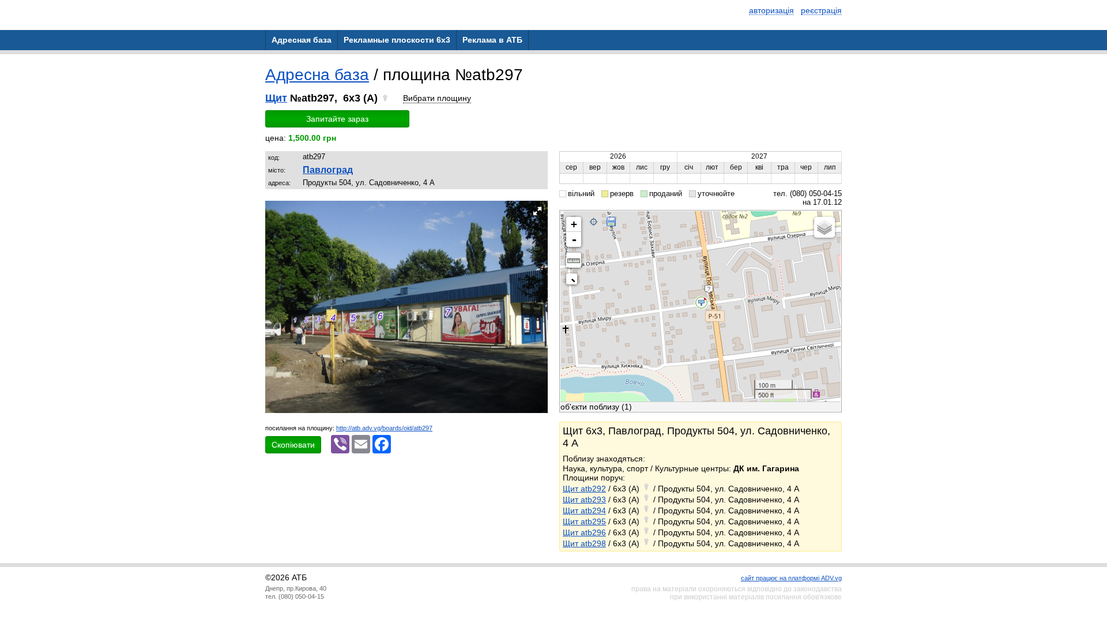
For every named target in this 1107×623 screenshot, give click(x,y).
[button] (537, 211)
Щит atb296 (584, 532)
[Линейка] (573, 260)
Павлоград (328, 170)
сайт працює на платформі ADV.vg (791, 578)
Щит (276, 98)
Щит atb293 (584, 499)
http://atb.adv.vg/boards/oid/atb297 (384, 428)
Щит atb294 (584, 510)
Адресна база (317, 75)
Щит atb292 (584, 488)
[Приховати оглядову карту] (573, 281)
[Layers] (824, 227)
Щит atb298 (584, 543)
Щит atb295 (584, 521)
